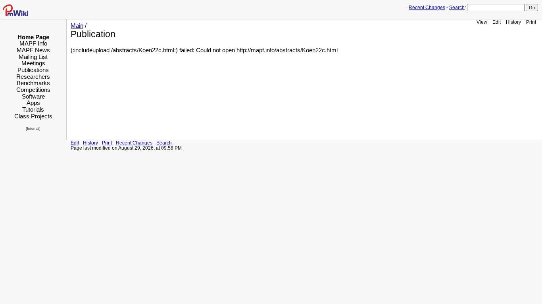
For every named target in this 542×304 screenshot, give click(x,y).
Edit (496, 22)
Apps (33, 102)
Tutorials (33, 109)
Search (457, 7)
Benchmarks (33, 83)
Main (77, 26)
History (513, 22)
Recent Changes (427, 7)
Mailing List (33, 56)
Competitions (33, 89)
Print (531, 22)
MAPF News (33, 50)
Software (33, 96)
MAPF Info (33, 43)
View (482, 22)
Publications (33, 69)
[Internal (32, 129)
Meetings (33, 63)
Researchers (33, 76)
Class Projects (33, 116)
